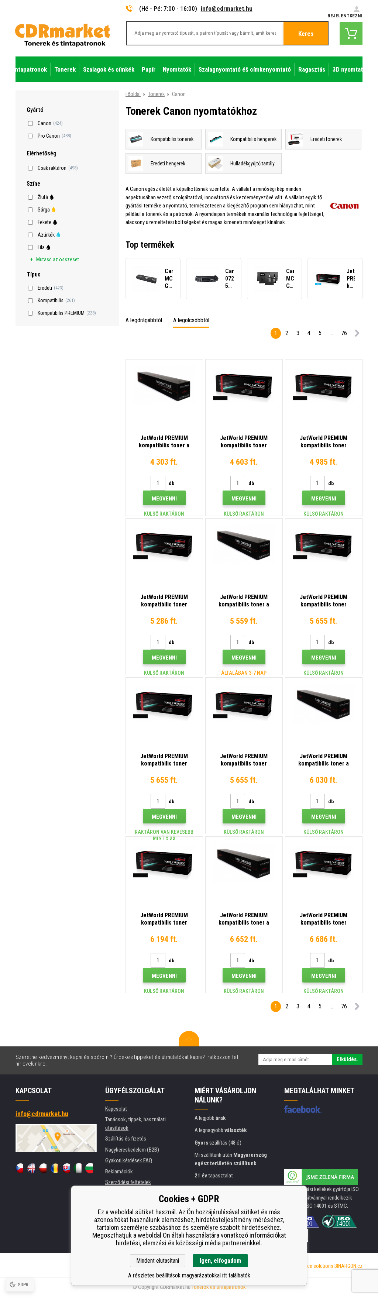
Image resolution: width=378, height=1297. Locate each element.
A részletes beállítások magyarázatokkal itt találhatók (189, 1275)
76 (344, 333)
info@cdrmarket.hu (226, 8)
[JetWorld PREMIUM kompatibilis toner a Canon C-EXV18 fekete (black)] (324, 704)
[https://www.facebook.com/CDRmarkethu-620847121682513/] (303, 1109)
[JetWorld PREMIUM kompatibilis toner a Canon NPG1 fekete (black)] (164, 386)
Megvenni (164, 498)
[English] (31, 1168)
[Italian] (77, 1168)
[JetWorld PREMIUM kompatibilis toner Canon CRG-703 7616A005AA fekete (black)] (244, 704)
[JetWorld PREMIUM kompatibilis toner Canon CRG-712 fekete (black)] (324, 545)
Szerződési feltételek (128, 1182)
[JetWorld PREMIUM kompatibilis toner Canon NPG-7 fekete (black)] (244, 386)
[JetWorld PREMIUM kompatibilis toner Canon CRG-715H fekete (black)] (164, 863)
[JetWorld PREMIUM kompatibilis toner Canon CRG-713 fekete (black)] (324, 386)
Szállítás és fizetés (125, 1138)
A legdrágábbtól (144, 320)
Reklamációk (119, 1171)
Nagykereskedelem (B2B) (132, 1149)
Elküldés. (347, 1059)
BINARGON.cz (348, 1266)
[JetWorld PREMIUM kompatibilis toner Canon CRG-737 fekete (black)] (324, 863)
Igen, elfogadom (220, 1260)
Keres (305, 33)
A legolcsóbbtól (191, 320)
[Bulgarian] (89, 1168)
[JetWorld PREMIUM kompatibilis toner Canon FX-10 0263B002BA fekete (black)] (164, 545)
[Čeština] (19, 1168)
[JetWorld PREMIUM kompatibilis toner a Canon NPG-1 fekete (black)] (244, 545)
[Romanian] (54, 1168)
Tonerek (156, 94)
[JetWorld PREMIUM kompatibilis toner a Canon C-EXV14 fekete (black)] (244, 863)
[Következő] (356, 334)
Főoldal (133, 94)
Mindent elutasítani (157, 1260)
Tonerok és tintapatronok (219, 1287)
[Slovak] (66, 1168)
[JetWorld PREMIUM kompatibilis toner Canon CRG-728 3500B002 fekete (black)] (164, 704)
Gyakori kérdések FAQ (128, 1160)
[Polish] (43, 1168)
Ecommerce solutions (310, 1266)
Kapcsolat (116, 1108)
